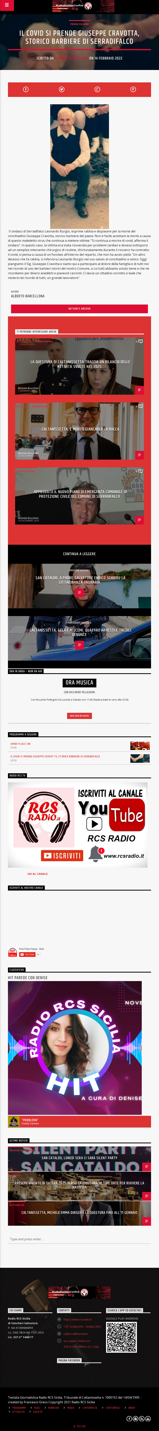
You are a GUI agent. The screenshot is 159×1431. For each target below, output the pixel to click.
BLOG (37, 1408)
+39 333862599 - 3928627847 (82, 1326)
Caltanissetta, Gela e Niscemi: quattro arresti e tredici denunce (80, 632)
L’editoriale (113, 1408)
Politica (22, 406)
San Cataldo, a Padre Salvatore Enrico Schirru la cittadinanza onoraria (80, 580)
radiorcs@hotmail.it (76, 1334)
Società (15, 1175)
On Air (81, 1426)
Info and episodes (79, 716)
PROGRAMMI (19, 1408)
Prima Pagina (79, 24)
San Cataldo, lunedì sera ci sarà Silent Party (80, 1158)
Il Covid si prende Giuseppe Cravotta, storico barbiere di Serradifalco (55, 756)
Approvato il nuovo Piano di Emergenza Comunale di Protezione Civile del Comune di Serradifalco (80, 494)
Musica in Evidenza (23, 1150)
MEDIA (70, 1408)
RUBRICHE (53, 1408)
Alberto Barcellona (71, 58)
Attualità (24, 341)
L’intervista (90, 1408)
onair (131, 1408)
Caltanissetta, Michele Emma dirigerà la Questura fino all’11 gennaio (79, 1213)
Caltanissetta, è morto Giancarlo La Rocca (80, 429)
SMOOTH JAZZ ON (20, 743)
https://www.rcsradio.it (78, 1319)
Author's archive (79, 308)
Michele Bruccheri (28, 388)
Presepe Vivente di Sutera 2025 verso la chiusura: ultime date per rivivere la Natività (79, 1185)
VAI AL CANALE (37, 874)
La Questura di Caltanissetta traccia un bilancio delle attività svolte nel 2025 (80, 364)
